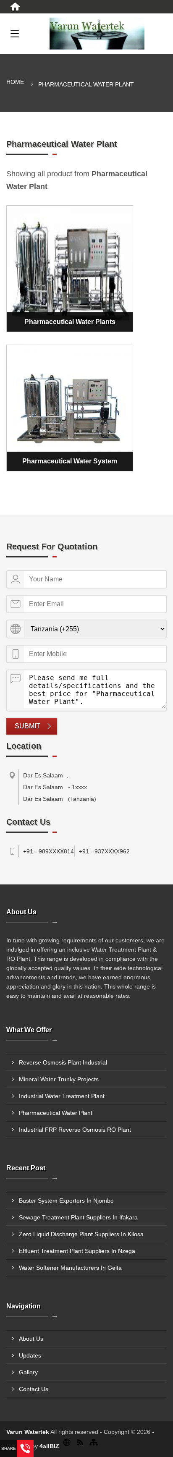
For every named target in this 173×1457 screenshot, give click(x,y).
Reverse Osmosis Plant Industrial (63, 1062)
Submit (27, 726)
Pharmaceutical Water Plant (55, 1112)
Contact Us (33, 1389)
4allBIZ (49, 1446)
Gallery (28, 1372)
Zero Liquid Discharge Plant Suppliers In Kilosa (81, 1234)
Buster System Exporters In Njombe (66, 1200)
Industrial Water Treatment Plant (62, 1096)
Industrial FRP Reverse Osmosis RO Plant (75, 1129)
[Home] (15, 6)
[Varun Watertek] (97, 34)
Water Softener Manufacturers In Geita (70, 1267)
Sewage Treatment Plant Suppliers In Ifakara (78, 1217)
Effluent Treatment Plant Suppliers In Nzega (77, 1251)
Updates (30, 1355)
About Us (31, 1338)
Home (15, 81)
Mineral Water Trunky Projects (59, 1079)
